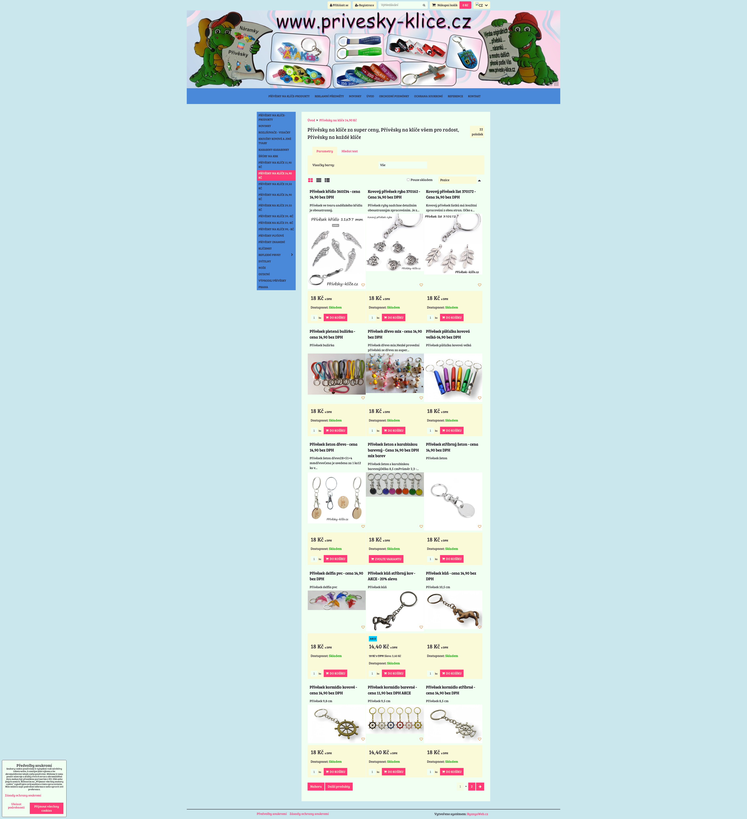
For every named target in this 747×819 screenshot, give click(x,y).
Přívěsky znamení (272, 242)
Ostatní (264, 274)
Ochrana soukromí (428, 96)
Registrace (366, 5)
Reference (455, 96)
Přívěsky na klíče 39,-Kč (276, 216)
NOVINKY (265, 126)
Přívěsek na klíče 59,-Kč (276, 223)
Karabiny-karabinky (274, 150)
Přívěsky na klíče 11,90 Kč (275, 164)
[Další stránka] (480, 787)
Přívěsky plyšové (271, 235)
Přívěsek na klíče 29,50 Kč (275, 207)
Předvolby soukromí (272, 813)
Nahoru (316, 786)
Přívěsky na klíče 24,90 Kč (275, 197)
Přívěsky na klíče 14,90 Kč (275, 175)
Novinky (355, 96)
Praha (263, 287)
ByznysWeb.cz (477, 814)
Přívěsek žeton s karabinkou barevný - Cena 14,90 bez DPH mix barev (393, 450)
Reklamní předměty (329, 96)
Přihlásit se (340, 5)
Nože (262, 268)
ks (319, 317)
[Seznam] (319, 181)
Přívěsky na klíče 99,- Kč (276, 229)
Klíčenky (265, 248)
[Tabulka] (327, 181)
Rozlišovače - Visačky (274, 132)
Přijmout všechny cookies (46, 808)
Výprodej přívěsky (272, 280)
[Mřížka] (310, 181)
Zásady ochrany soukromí (309, 813)
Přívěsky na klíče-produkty (289, 96)
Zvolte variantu (387, 559)
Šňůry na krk (268, 156)
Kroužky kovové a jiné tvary (275, 141)
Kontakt (474, 96)
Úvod (370, 96)
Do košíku (337, 317)
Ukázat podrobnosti (16, 805)
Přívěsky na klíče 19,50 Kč (275, 186)
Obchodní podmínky (394, 96)
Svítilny (265, 261)
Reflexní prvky (270, 255)
